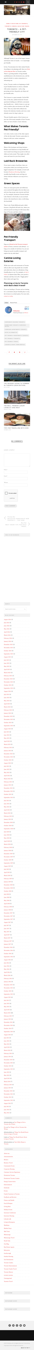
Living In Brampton (9, 1222)
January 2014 (7, 1057)
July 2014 (6, 1038)
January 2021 (7, 819)
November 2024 (8, 682)
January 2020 (7, 850)
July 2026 (6, 623)
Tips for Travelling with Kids (16, 428)
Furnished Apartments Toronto (16, 329)
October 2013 (7, 1066)
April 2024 (7, 704)
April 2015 (7, 1010)
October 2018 (7, 891)
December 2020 (8, 822)
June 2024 (7, 698)
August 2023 (7, 729)
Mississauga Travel (9, 1238)
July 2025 (6, 660)
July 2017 (6, 925)
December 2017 (8, 913)
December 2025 (8, 644)
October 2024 (8, 685)
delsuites (16, 311)
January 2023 (7, 751)
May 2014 (6, 1044)
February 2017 (8, 941)
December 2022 (8, 754)
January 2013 (7, 1088)
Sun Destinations (8, 1260)
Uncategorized (8, 1278)
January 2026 (7, 641)
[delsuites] (8, 313)
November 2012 (8, 1094)
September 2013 (8, 1069)
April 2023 (7, 741)
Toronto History (8, 1272)
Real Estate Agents (9, 1247)
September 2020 (8, 829)
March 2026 (7, 635)
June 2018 (6, 897)
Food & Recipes (8, 1203)
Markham (6, 1225)
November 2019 (8, 857)
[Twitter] (28, 309)
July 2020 (6, 832)
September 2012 (8, 1100)
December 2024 (8, 679)
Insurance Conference (10, 1213)
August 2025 (7, 657)
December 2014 (8, 1022)
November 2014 (8, 1025)
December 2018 (8, 885)
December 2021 (8, 788)
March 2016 (7, 975)
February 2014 (8, 1053)
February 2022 (8, 782)
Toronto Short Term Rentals (15, 344)
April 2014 (7, 1047)
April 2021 (7, 810)
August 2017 (7, 922)
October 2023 (7, 722)
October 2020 (8, 825)
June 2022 (7, 769)
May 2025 (7, 666)
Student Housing (8, 1256)
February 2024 (8, 710)
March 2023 (7, 744)
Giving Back (7, 1206)
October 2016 (7, 953)
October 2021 (7, 794)
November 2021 (8, 791)
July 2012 (6, 1106)
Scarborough (7, 1253)
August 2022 (7, 763)
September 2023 (8, 726)
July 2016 (6, 963)
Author (6, 302)
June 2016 (6, 966)
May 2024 (7, 701)
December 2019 (8, 854)
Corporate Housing (9, 1169)
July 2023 (6, 732)
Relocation (7, 1250)
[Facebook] (26, 309)
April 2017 (7, 935)
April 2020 (7, 841)
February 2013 (8, 1085)
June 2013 (6, 1072)
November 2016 (8, 950)
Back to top (25, 1347)
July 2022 (6, 766)
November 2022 (8, 757)
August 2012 (7, 1103)
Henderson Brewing (14, 172)
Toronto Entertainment (10, 1266)
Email (5, 476)
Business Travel (8, 1163)
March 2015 (7, 1013)
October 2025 (8, 651)
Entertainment (8, 1185)
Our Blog (6, 1244)
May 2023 (6, 738)
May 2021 (6, 807)
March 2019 (7, 875)
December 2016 (8, 947)
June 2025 (7, 663)
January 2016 (7, 982)
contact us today (8, 296)
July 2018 (6, 894)
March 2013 (7, 1081)
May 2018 (6, 900)
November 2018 (8, 888)
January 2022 (7, 785)
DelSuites (26, 312)
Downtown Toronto (9, 1175)
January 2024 (7, 713)
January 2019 (7, 882)
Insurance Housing (9, 1216)
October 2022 (8, 760)
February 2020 (8, 847)
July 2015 (6, 1000)
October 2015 (7, 991)
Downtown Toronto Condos (11, 1178)
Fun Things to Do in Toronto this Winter (14, 1123)
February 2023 (8, 747)
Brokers (6, 1160)
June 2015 (6, 1003)
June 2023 (6, 735)
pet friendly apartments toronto (16, 335)
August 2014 (7, 1035)
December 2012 (8, 1091)
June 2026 (7, 626)
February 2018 (8, 907)
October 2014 (7, 1028)
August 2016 (7, 960)
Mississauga (7, 1235)
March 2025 (7, 673)
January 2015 (7, 1019)
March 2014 (7, 1050)
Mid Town (7, 1231)
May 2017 (6, 932)
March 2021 (7, 813)
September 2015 (8, 994)
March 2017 (7, 938)
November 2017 (8, 916)
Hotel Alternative (11, 332)
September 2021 (8, 797)
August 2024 (7, 691)
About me (7, 1153)
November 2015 (8, 988)
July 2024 (6, 694)
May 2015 (6, 1007)
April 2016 (7, 972)
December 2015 (8, 985)
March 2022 (7, 779)
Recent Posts (13, 302)
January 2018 (7, 910)
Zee (5, 1127)
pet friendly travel (11, 341)
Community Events (9, 1166)
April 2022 (7, 776)
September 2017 (8, 919)
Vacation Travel (23, 26)
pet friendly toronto (12, 338)
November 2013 (8, 1063)
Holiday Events (8, 1210)
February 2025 (8, 676)
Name (6, 469)
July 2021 (6, 801)
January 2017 (7, 944)
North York (7, 1241)
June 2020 (7, 835)
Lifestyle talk (7, 1219)
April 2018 (7, 904)
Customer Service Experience (12, 1172)
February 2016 (8, 978)
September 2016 (8, 957)
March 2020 (7, 844)
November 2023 (8, 719)
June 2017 (6, 929)
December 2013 (8, 1060)
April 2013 (7, 1078)
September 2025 (8, 654)
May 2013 (6, 1075)
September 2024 (8, 688)
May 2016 (6, 969)
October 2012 (7, 1097)
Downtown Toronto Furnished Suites (15, 325)
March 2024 (7, 707)
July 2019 (6, 869)
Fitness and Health (9, 1200)
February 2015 (8, 1016)
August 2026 (7, 619)
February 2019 (8, 879)
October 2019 (7, 860)
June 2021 (6, 804)
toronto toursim (8, 1275)
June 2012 (6, 1110)
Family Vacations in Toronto (17, 23)
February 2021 (8, 816)
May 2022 (7, 772)
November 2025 (8, 648)
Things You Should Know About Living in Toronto (16, 1133)
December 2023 (8, 716)
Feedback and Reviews (10, 1197)
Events (6, 1191)
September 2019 (8, 863)
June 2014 (6, 1041)
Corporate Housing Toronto (15, 322)
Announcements (8, 1156)
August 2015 (7, 997)
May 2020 (7, 838)
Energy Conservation (10, 1181)
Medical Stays (8, 1228)
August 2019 (7, 866)
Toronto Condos (11, 26)
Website (6, 482)
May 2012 (6, 1113)
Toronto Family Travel (10, 1269)
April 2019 (7, 872)
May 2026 (7, 629)
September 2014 (8, 1032)
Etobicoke (6, 1188)
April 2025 (7, 669)
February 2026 (8, 638)
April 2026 (7, 632)
